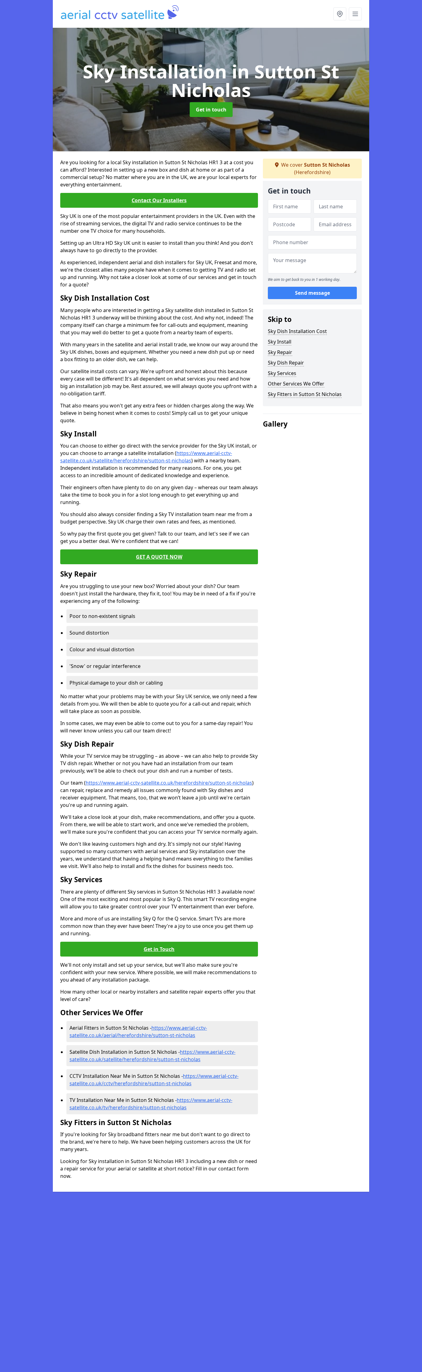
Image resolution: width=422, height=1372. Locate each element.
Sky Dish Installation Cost (297, 331)
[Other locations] (339, 13)
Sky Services (282, 373)
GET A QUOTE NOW (159, 556)
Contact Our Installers (159, 200)
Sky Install (279, 341)
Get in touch (211, 109)
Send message (312, 293)
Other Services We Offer (296, 383)
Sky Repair (280, 352)
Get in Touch (159, 949)
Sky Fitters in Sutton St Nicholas (305, 394)
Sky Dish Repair (286, 362)
